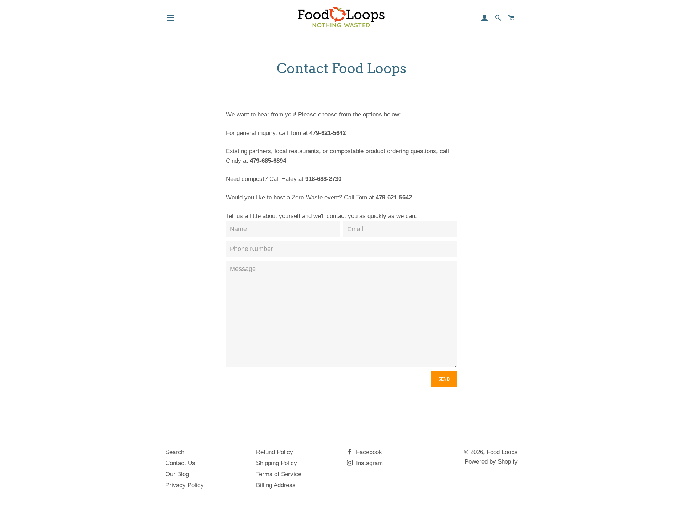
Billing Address (276, 485)
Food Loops (502, 452)
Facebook (368, 452)
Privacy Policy (184, 485)
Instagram (368, 463)
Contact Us (180, 463)
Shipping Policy (276, 463)
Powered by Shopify (491, 461)
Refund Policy (274, 452)
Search (174, 452)
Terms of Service (278, 474)
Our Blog (177, 474)
